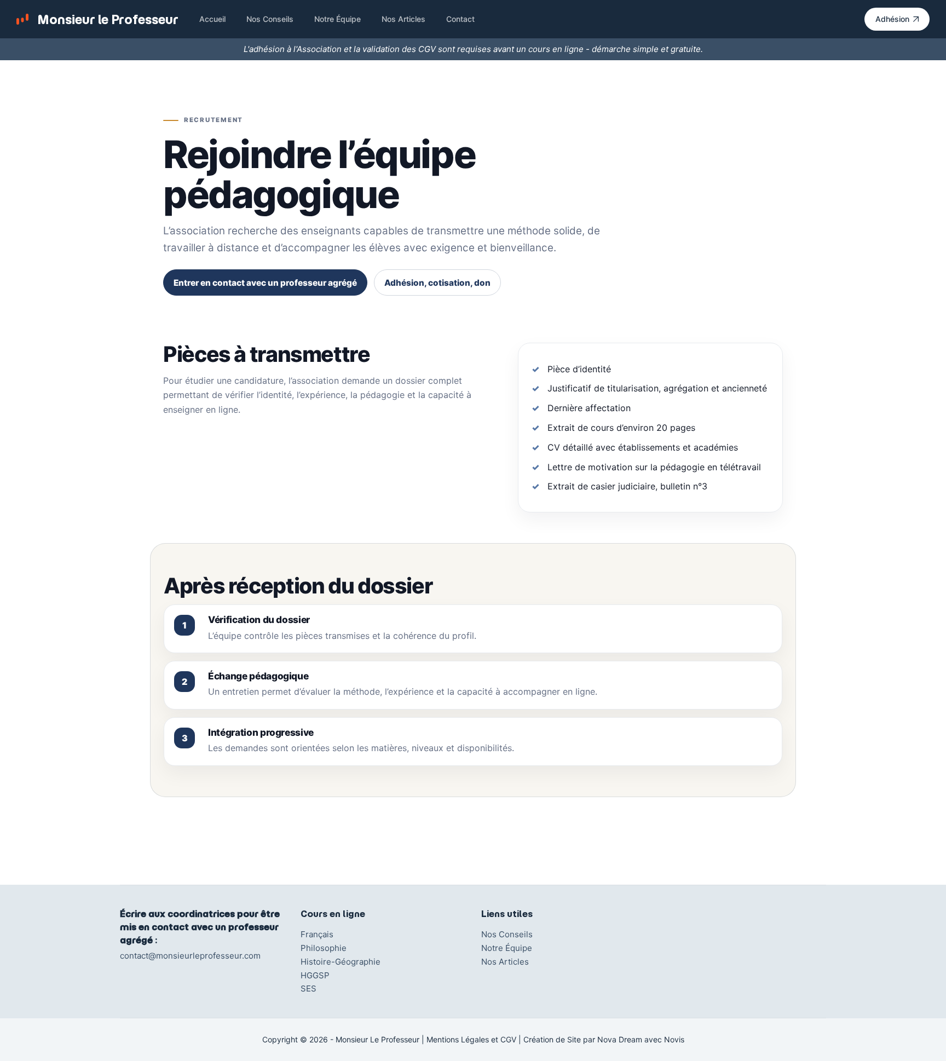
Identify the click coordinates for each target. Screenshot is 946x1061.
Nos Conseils (507, 934)
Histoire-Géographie (340, 961)
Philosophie (324, 948)
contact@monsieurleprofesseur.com (190, 955)
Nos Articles (505, 961)
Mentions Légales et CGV (471, 1039)
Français (317, 934)
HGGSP (315, 975)
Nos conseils (269, 19)
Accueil (212, 19)
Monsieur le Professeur (107, 19)
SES (308, 988)
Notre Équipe (506, 948)
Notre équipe (337, 19)
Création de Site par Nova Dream (582, 1039)
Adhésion (892, 19)
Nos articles (403, 19)
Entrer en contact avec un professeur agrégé (265, 283)
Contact (460, 19)
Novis (674, 1039)
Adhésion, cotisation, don (437, 283)
